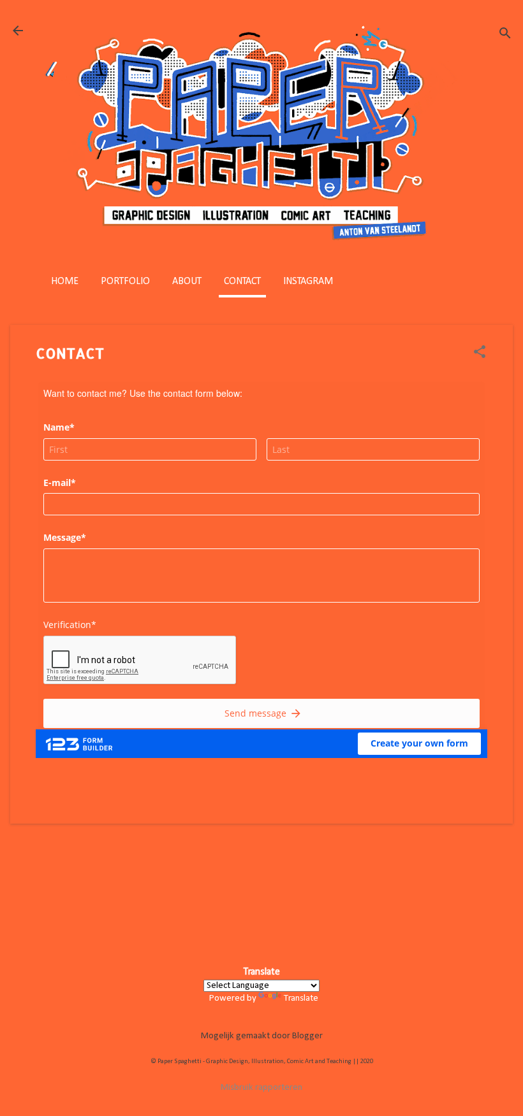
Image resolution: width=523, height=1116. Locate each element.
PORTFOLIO (125, 281)
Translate (301, 998)
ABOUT (187, 281)
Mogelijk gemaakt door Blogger (262, 1036)
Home (64, 281)
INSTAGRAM (308, 281)
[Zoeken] (505, 34)
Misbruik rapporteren (261, 1087)
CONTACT (242, 281)
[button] (479, 353)
